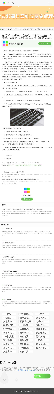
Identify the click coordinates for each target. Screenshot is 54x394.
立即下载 (37, 376)
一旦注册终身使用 (37, 165)
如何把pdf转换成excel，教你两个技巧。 (15, 172)
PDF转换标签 (37, 391)
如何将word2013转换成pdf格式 (14, 165)
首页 (3, 29)
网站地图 (33, 391)
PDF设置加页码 (7, 155)
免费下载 (28, 199)
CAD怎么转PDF (7, 159)
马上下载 (45, 43)
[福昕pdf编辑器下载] (27, 16)
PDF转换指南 (9, 29)
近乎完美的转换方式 (27, 165)
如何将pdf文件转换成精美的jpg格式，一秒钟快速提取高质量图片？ (22, 179)
